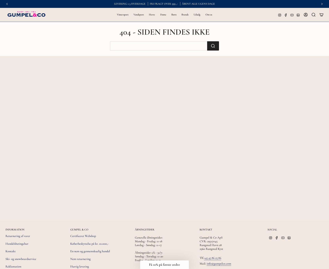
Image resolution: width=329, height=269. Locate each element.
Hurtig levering (79, 266)
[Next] (322, 3)
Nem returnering (80, 259)
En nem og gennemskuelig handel (90, 251)
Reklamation (13, 266)
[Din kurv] (321, 15)
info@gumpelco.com (219, 263)
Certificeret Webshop (83, 236)
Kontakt (10, 251)
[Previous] (7, 3)
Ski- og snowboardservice (20, 259)
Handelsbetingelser (16, 244)
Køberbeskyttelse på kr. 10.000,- (89, 244)
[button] (122, 14)
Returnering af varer (17, 236)
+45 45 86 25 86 (212, 258)
